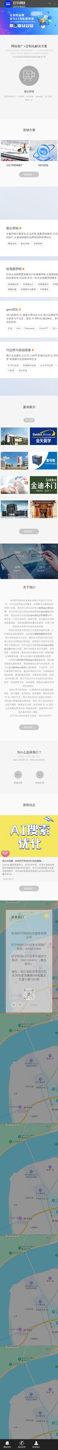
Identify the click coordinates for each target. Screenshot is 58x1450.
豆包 (10, 328)
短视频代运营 (29, 365)
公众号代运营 (46, 365)
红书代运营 (13, 365)
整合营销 (25, 243)
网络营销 (12, 243)
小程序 (11, 370)
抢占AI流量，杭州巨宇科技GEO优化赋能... (22, 860)
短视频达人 (28, 284)
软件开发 (23, 370)
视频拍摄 (12, 289)
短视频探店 (43, 284)
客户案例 (29, 420)
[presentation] (7, 776)
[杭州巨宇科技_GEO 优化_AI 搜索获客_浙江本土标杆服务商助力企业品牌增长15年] (19, 4)
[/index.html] (29, 21)
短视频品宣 (13, 284)
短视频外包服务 (28, 289)
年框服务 (44, 289)
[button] (27, 30)
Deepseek (30, 328)
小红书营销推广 (14, 165)
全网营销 (38, 243)
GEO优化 (43, 165)
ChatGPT (43, 328)
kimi (18, 328)
